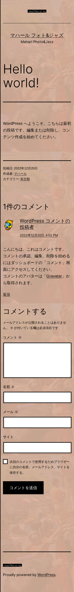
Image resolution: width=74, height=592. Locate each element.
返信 (6, 294)
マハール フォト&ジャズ (37, 35)
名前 (9, 387)
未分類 (25, 179)
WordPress (46, 575)
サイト (8, 437)
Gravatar (54, 276)
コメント (12, 337)
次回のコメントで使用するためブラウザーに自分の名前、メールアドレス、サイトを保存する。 (40, 467)
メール (10, 412)
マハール (20, 173)
